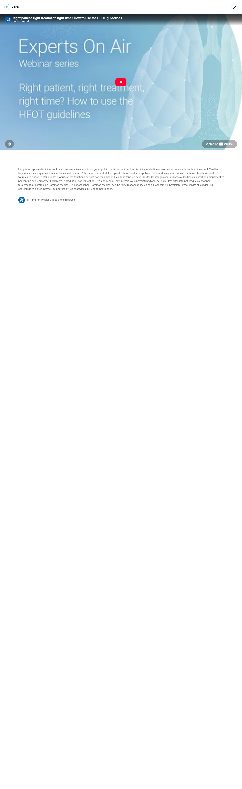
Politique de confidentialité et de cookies (100, 156)
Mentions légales (62, 156)
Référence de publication (32, 156)
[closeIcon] (235, 7)
